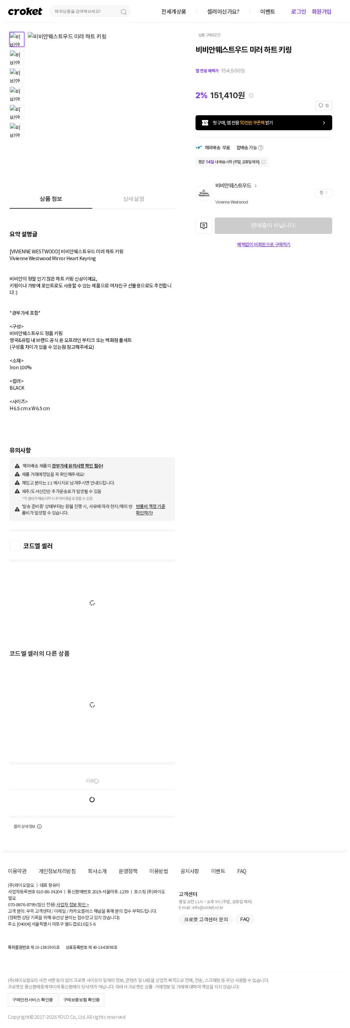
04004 (23, 924)
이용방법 (158, 871)
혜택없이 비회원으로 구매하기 (264, 244)
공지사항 (189, 871)
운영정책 (128, 871)
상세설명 (133, 199)
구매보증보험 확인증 (81, 999)
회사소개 (97, 871)
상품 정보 (51, 199)
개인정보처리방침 (57, 871)
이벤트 (218, 871)
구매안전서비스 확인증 (32, 999)
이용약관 (17, 871)
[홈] (25, 11)
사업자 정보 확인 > (72, 904)
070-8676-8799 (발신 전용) (31, 904)
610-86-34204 (49, 891)
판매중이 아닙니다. (273, 225)
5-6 (93, 924)
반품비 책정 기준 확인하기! (150, 509)
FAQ (241, 871)
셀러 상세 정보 (24, 826)
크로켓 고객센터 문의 (206, 919)
